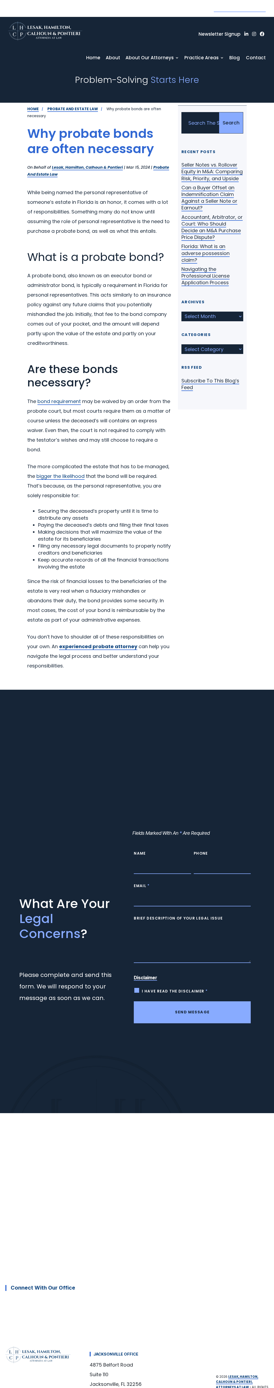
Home (93, 58)
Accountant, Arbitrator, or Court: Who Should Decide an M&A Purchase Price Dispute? (212, 227)
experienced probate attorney (98, 646)
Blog (234, 58)
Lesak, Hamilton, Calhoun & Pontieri (87, 167)
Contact (256, 58)
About (113, 58)
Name (140, 853)
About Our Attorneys (149, 58)
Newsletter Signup (220, 34)
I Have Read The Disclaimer (175, 991)
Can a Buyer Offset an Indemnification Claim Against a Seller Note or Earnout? (209, 197)
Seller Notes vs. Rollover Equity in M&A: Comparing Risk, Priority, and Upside (212, 171)
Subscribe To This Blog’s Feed (210, 384)
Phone (201, 853)
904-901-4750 (240, 7)
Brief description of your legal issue (178, 918)
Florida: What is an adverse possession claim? (205, 253)
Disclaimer (145, 977)
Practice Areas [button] (201, 58)
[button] (266, 1346)
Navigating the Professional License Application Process (205, 276)
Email (142, 885)
